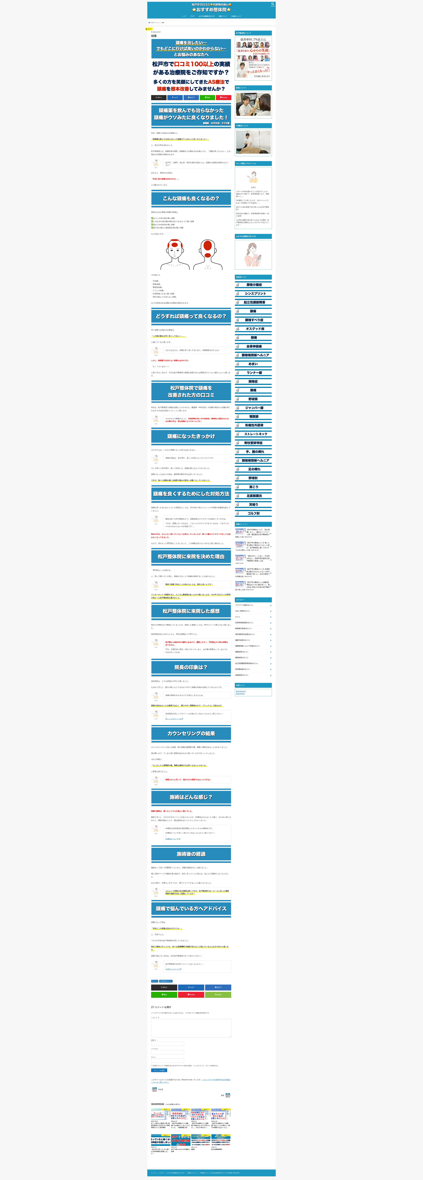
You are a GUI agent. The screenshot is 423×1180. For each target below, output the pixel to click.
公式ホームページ (172, 969)
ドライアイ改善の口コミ (244, 605)
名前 (153, 1040)
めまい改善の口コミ (242, 611)
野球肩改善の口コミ (242, 669)
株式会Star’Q (241, 691)
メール (154, 1049)
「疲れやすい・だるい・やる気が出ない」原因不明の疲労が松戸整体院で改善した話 (253, 559)
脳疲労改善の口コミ (242, 640)
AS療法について (236, 16)
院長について (223, 16)
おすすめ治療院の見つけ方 (207, 16)
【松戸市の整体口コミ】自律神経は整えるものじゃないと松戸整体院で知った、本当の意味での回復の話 (252, 572)
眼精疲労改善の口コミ (243, 628)
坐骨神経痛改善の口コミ (244, 622)
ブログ (192, 16)
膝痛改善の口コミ (242, 657)
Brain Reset (240, 694)
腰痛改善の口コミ (242, 652)
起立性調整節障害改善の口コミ (246, 663)
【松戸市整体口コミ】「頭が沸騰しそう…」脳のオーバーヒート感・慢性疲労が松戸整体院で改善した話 (252, 533)
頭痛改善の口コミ (166, 981)
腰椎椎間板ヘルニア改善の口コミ (247, 646)
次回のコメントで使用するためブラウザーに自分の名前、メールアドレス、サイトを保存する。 (186, 1066)
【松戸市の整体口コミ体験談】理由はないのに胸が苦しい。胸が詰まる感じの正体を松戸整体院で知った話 (252, 586)
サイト (153, 1057)
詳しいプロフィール (173, 719)
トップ (184, 16)
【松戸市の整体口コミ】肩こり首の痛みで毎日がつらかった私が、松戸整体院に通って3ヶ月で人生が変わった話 (252, 546)
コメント (155, 1017)
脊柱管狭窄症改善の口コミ (245, 634)
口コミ (155, 981)
